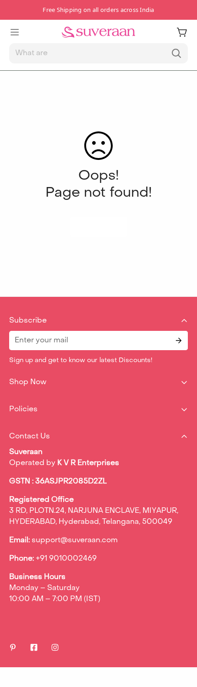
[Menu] (14, 32)
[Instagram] (55, 647)
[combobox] (98, 53)
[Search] (176, 53)
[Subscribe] (178, 340)
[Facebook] (34, 647)
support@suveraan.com (75, 540)
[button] (182, 32)
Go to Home (98, 226)
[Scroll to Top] (180, 638)
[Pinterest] (12, 647)
